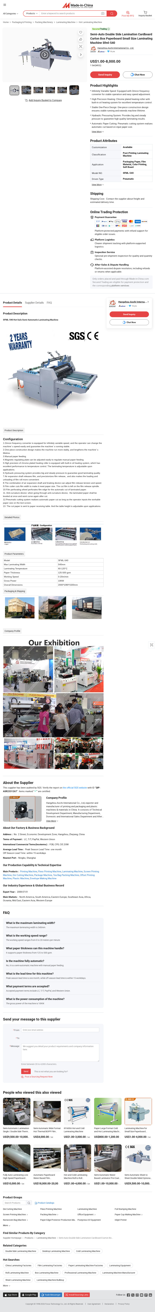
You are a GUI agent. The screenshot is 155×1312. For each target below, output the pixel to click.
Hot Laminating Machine (90, 22)
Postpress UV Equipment (89, 1219)
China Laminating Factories (18, 1265)
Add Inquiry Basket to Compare (45, 100)
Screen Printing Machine (14, 1214)
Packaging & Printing (22, 22)
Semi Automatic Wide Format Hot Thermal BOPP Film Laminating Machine (47, 1131)
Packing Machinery (44, 22)
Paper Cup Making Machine (127, 1214)
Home (6, 22)
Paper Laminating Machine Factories (85, 1265)
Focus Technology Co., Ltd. (56, 1304)
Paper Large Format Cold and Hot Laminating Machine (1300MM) (107, 1131)
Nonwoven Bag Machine (14, 1219)
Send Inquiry (105, 74)
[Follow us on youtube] (141, 1294)
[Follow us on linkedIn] (150, 1294)
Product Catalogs (45, 1202)
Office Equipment (86, 1214)
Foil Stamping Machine (125, 1209)
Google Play (29, 1294)
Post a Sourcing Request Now (37, 1076)
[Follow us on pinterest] (146, 1294)
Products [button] (30, 13)
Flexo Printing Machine (49, 871)
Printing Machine (28, 871)
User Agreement (94, 1304)
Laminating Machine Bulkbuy (50, 1279)
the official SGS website (75, 787)
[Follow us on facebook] (128, 1294)
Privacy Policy (124, 1304)
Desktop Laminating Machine (56, 1251)
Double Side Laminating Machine (20, 1251)
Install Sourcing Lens (78, 1294)
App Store (11, 1294)
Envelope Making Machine (43, 878)
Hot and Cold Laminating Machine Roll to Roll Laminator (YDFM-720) (75, 1178)
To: (18, 1038)
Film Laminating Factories (50, 1265)
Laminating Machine (65, 22)
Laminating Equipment (120, 1265)
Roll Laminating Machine (17, 1272)
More (5, 1285)
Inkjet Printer (121, 1219)
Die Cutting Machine (23, 874)
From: (17, 1030)
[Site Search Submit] (112, 13)
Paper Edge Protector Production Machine (60, 1219)
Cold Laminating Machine (88, 1251)
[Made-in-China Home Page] (77, 5)
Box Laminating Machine (46, 1272)
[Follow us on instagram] (137, 1294)
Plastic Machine (21, 878)
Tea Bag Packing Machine (66, 874)
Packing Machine (48, 1214)
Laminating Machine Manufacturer (118, 1272)
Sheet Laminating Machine (17, 1279)
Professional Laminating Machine (80, 1272)
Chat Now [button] (139, 74)
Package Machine (43, 874)
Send (26, 1071)
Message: (15, 1046)
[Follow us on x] (132, 1294)
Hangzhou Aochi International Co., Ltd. (115, 47)
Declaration (109, 1304)
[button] (4, 4)
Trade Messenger (51, 1294)
